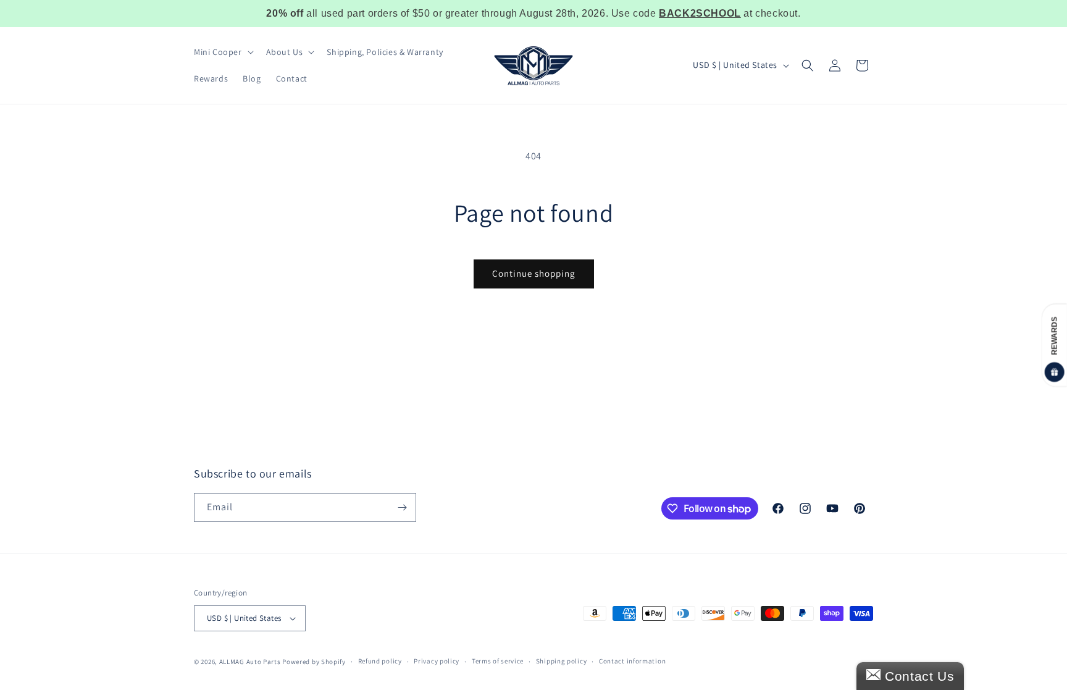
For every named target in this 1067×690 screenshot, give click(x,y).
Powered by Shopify (314, 661)
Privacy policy (436, 661)
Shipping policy (561, 661)
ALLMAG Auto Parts (250, 661)
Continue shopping (533, 273)
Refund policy (380, 661)
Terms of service (498, 661)
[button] (222, 52)
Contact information (632, 661)
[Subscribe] (402, 507)
